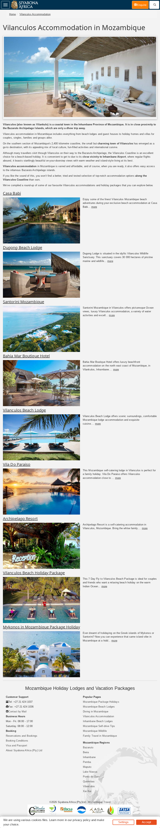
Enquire (143, 4)
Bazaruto (88, 747)
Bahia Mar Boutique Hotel (26, 356)
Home (12, 14)
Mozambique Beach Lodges (99, 706)
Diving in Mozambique (95, 711)
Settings (123, 822)
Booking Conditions (17, 740)
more (94, 206)
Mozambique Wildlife (95, 730)
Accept (146, 822)
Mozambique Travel (99, 802)
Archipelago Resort (20, 518)
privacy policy (81, 820)
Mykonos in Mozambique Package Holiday (41, 627)
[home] (24, 5)
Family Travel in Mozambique (100, 735)
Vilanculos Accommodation (35, 14)
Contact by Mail (17, 711)
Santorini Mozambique (23, 301)
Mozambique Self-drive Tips (99, 726)
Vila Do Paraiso (16, 464)
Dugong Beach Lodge (22, 247)
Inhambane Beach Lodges (98, 721)
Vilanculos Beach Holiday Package (34, 572)
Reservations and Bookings (21, 735)
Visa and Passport (16, 745)
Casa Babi (12, 193)
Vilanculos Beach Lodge (24, 410)
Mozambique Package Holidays (101, 701)
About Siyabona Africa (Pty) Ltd (24, 750)
